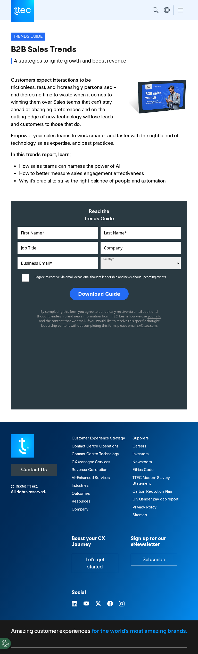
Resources (81, 501)
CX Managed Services (91, 461)
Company (80, 509)
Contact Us (34, 469)
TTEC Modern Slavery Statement (151, 480)
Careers (139, 446)
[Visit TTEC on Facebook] (110, 603)
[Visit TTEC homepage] (22, 445)
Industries (80, 485)
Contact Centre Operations (95, 446)
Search (155, 10)
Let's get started (95, 563)
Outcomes (81, 493)
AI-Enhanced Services (91, 477)
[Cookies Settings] (5, 643)
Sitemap (140, 514)
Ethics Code (143, 469)
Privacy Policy (144, 507)
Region (166, 10)
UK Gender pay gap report (155, 499)
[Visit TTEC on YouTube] (86, 603)
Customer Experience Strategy (98, 438)
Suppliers (141, 438)
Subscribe (154, 559)
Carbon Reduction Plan (152, 491)
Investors (141, 453)
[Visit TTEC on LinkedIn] (74, 603)
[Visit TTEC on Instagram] (122, 603)
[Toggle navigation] (180, 10)
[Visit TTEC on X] (98, 603)
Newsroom (142, 461)
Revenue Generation (89, 469)
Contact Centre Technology (95, 453)
